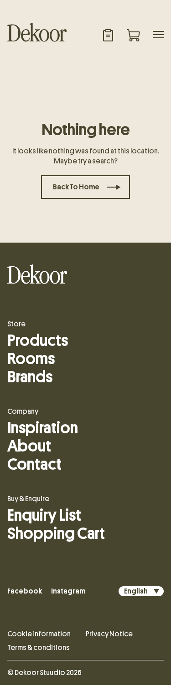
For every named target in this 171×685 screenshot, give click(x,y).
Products (37, 340)
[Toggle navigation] (158, 35)
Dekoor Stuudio (40, 672)
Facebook (24, 591)
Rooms (31, 358)
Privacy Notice (109, 634)
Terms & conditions (38, 647)
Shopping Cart (56, 533)
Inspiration (42, 428)
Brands (29, 377)
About (29, 446)
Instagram (68, 591)
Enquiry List (44, 515)
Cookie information (39, 634)
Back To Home (76, 187)
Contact (34, 464)
